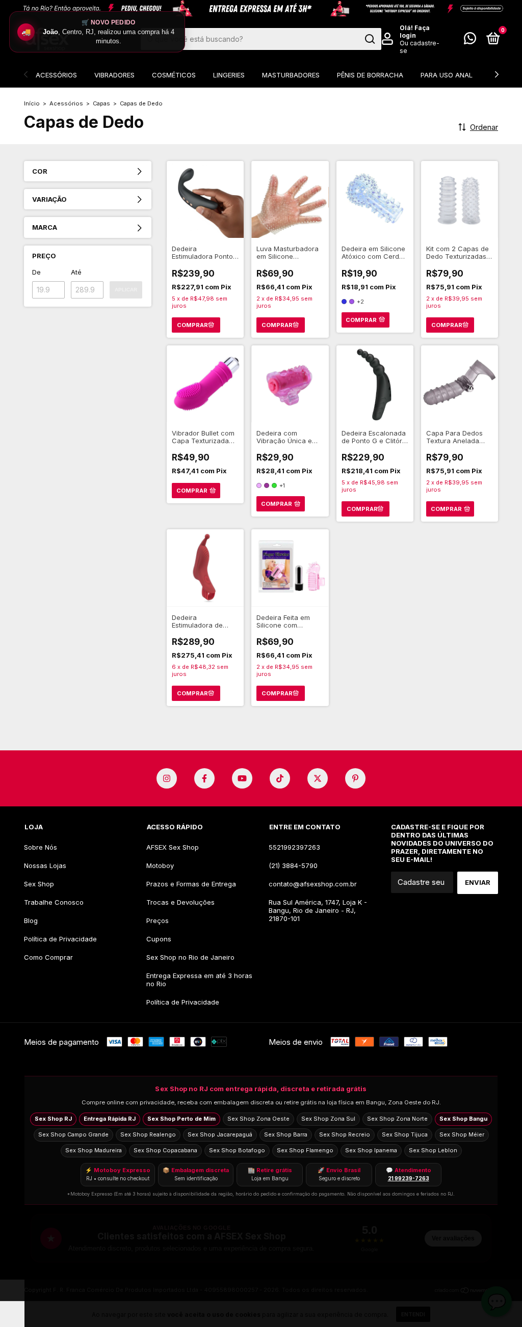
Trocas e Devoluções (180, 902)
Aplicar (126, 289)
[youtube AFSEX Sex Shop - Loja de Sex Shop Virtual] (242, 778)
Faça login (415, 31)
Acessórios (56, 75)
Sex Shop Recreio (344, 1134)
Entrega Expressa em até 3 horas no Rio (199, 979)
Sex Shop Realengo (148, 1134)
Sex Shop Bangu (463, 1118)
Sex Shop (39, 884)
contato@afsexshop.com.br (313, 884)
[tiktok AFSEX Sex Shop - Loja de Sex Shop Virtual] (280, 778)
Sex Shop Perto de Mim (181, 1118)
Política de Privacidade (60, 939)
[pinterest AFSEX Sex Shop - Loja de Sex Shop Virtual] (355, 778)
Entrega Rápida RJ (110, 1118)
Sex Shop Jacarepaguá (220, 1134)
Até (76, 272)
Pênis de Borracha (370, 75)
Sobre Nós (40, 847)
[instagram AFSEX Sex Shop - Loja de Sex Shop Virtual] (166, 778)
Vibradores (114, 75)
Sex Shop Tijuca (405, 1134)
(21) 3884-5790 (293, 865)
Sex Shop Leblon (433, 1150)
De (36, 272)
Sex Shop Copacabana (165, 1150)
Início (32, 103)
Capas (101, 103)
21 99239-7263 (408, 1178)
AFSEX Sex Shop (172, 847)
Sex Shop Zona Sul (328, 1118)
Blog (31, 920)
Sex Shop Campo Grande (73, 1134)
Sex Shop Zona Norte (397, 1118)
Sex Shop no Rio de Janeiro (190, 957)
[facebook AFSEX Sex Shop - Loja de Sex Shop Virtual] (204, 778)
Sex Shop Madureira (93, 1150)
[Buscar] (369, 39)
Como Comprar (48, 957)
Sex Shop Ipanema (371, 1150)
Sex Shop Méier (461, 1134)
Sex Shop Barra (285, 1134)
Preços (157, 920)
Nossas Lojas (45, 865)
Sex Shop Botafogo (237, 1150)
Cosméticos (174, 75)
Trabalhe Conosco (54, 902)
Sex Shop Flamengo (305, 1150)
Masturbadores (291, 75)
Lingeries (229, 75)
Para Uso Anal (447, 75)
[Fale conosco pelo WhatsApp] (470, 40)
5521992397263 (294, 847)
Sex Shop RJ (53, 1118)
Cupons (158, 939)
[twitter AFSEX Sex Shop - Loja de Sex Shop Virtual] (317, 778)
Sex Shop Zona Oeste (258, 1118)
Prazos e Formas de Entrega (191, 884)
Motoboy (160, 865)
